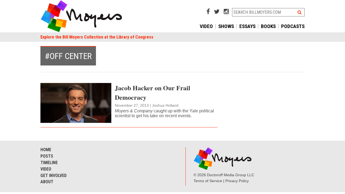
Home (45, 149)
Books (268, 26)
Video (206, 26)
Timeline (49, 162)
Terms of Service (208, 181)
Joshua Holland (165, 105)
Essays (247, 26)
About (46, 181)
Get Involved (53, 175)
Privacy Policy (237, 181)
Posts (46, 156)
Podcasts (293, 26)
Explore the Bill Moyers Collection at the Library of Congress (96, 37)
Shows (226, 26)
